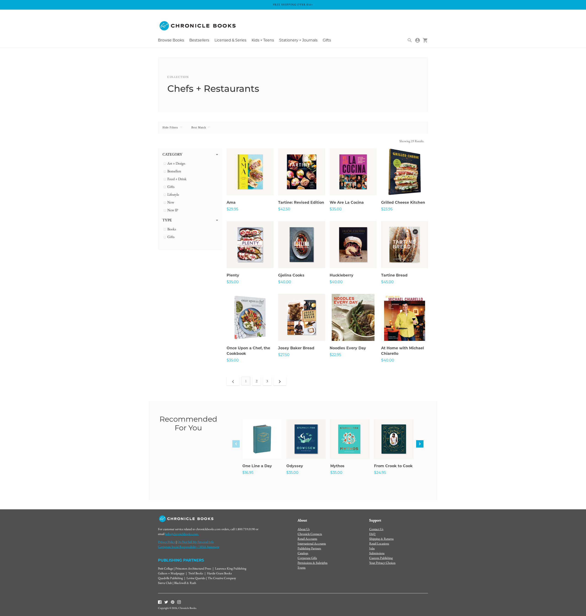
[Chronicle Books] (198, 26)
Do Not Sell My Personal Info (195, 542)
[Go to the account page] (417, 40)
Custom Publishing (381, 558)
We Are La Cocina (347, 202)
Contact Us (376, 529)
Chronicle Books (187, 608)
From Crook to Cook (393, 466)
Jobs (372, 548)
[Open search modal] (409, 40)
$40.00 (284, 282)
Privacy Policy (166, 542)
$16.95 (247, 472)
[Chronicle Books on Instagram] (179, 602)
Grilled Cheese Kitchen (403, 202)
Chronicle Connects (310, 534)
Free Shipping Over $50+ (293, 4)
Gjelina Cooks (291, 275)
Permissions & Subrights (313, 563)
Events (302, 567)
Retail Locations (379, 543)
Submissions (377, 553)
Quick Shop (250, 185)
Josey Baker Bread (296, 348)
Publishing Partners (309, 548)
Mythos (337, 466)
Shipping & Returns (381, 539)
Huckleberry (341, 275)
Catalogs (303, 553)
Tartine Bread (394, 275)
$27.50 (284, 355)
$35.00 (336, 209)
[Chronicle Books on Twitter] (166, 602)
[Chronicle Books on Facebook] (160, 602)
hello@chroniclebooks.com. (182, 534)
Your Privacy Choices (382, 563)
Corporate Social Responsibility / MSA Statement (188, 547)
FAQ (372, 534)
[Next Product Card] (419, 444)
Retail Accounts (307, 539)
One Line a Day (257, 466)
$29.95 (232, 209)
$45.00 (387, 282)
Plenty (233, 275)
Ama (231, 202)
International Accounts (312, 543)
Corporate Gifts (307, 558)
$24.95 (380, 472)
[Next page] (279, 381)
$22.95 (335, 355)
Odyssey (294, 466)
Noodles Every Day (348, 348)
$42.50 (284, 209)
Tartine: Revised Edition (301, 202)
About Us (304, 529)
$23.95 (387, 209)
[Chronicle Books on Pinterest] (172, 602)
